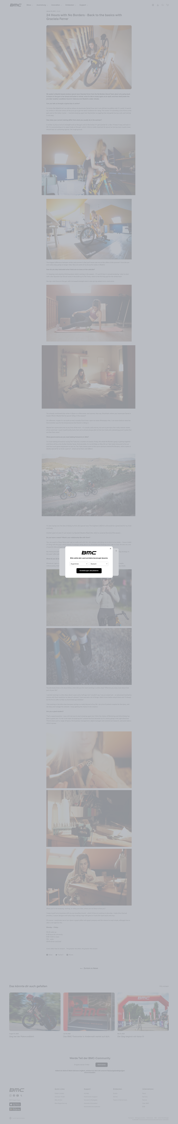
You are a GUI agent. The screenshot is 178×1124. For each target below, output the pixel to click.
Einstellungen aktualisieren (89, 570)
